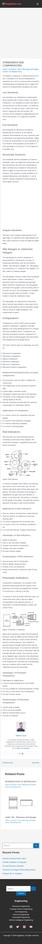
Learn (19, 69)
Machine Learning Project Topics (14, 858)
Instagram (26, 748)
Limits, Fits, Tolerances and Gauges (20, 817)
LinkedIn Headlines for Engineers (15, 862)
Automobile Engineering (21, 917)
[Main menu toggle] (37, 3)
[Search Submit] (33, 889)
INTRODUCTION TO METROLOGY (20, 781)
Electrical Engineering (21, 914)
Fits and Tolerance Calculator (13, 866)
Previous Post (7, 763)
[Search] (36, 845)
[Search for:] (21, 889)
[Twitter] (20, 754)
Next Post (36, 763)
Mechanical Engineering (21, 906)
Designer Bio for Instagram (12, 873)
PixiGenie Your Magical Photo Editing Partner (19, 870)
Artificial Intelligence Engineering (21, 920)
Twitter (18, 748)
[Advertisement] (21, 36)
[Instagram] (22, 754)
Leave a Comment (9, 69)
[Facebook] (11, 926)
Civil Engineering (21, 912)
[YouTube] (31, 926)
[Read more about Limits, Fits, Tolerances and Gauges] (21, 803)
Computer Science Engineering (21, 909)
